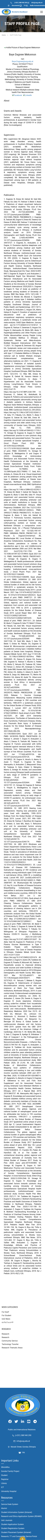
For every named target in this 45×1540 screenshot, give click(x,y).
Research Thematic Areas (12, 1348)
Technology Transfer (10, 1344)
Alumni (4, 1508)
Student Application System (12, 1524)
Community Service (10, 1341)
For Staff (5, 1312)
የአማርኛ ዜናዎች (7, 1322)
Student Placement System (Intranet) (16, 1532)
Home (4, 35)
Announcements (39, 5)
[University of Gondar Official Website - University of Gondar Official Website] (15, 12)
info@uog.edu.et (36, 2)
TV (25, 5)
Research (5, 1334)
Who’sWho (5, 1467)
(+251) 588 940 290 (20, 2)
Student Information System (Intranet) (16, 1512)
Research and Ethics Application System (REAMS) (21, 1516)
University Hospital (8, 1491)
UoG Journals (6, 1520)
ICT (2, 1487)
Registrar (4, 1479)
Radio (32, 5)
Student (4, 1475)
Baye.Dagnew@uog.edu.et (22, 61)
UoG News (6, 1319)
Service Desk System (9, 1504)
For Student (6, 1315)
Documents (15, 5)
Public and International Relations (21, 1430)
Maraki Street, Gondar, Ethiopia (23, 1447)
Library (4, 1483)
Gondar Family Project (10, 1471)
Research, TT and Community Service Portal (19, 1536)
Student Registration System (12, 1528)
